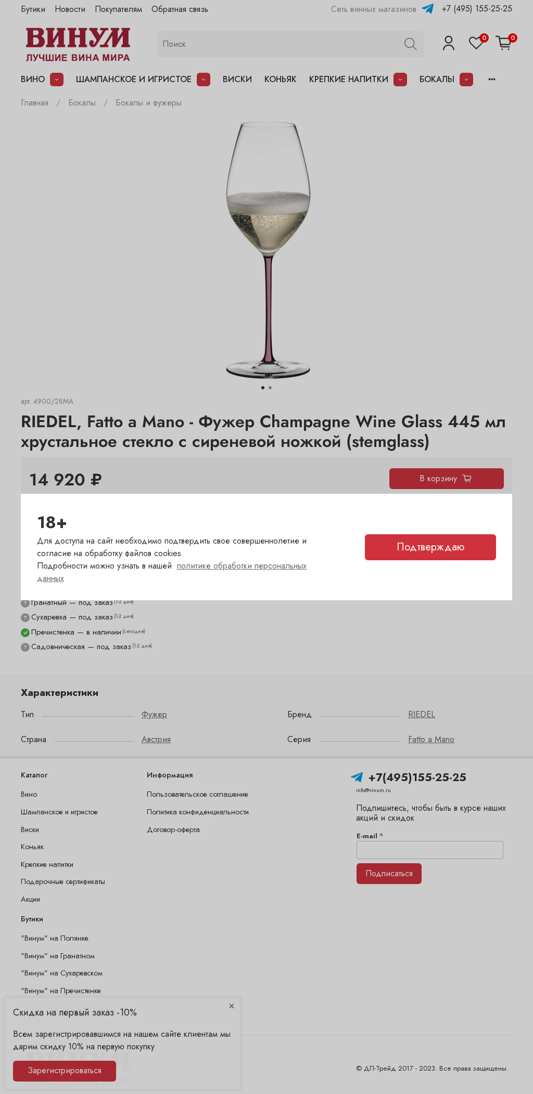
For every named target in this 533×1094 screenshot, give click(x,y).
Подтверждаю (430, 547)
